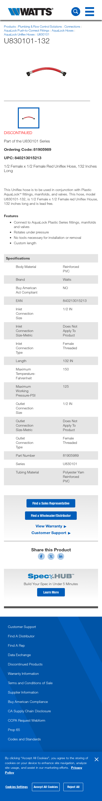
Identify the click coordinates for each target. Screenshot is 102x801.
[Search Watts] (75, 11)
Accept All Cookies (46, 787)
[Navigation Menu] (89, 11)
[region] (51, 776)
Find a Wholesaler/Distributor (51, 515)
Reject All (73, 787)
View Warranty (49, 526)
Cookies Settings (16, 787)
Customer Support (48, 532)
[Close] (96, 759)
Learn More (51, 592)
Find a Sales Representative (50, 503)
